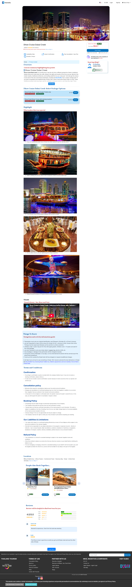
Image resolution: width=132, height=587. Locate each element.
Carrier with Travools (34, 571)
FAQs (30, 569)
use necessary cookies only (14, 584)
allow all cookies (31, 584)
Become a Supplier (57, 561)
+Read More (51, 83)
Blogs (53, 569)
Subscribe (127, 555)
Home (25, 62)
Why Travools (55, 567)
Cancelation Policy (33, 561)
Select (75, 92)
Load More (51, 549)
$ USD (106, 2)
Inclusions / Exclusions (30, 93)
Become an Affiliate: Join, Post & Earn (61, 563)
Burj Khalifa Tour (30, 361)
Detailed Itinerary (40, 93)
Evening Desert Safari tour (42, 361)
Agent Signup (55, 565)
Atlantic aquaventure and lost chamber (60, 361)
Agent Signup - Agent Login (90, 565)
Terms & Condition (33, 567)
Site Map (85, 567)
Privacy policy (32, 565)
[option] (38, 483)
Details (100, 58)
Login (111, 2)
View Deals (98, 50)
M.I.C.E (85, 561)
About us (31, 563)
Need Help (127, 2)
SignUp (118, 2)
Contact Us (86, 563)
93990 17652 (97, 66)
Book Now (45, 494)
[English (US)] (100, 3)
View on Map (48, 49)
